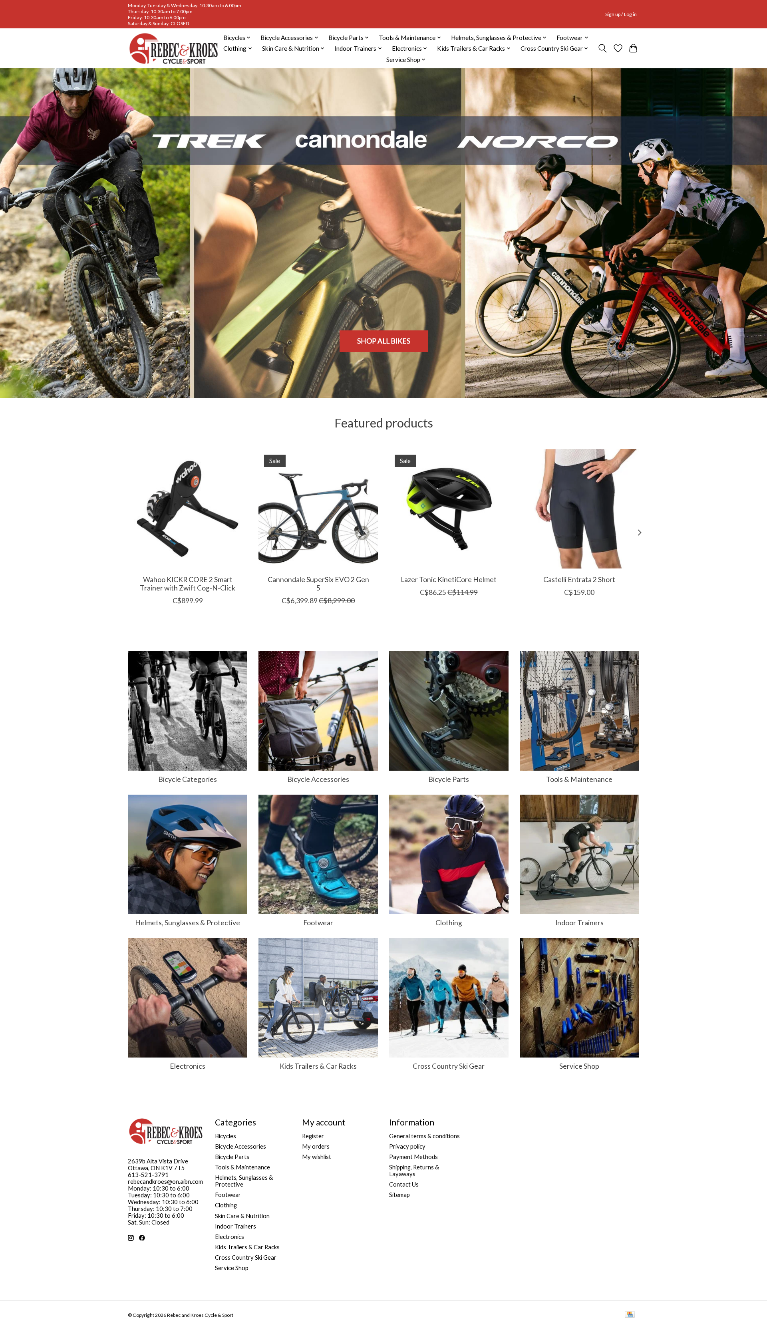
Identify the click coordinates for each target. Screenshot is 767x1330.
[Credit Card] (630, 1315)
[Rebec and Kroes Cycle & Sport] (173, 49)
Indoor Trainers (579, 922)
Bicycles (225, 1136)
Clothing (448, 922)
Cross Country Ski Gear (449, 1066)
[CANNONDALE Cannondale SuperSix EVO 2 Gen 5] (318, 509)
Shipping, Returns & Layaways (414, 1170)
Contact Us (404, 1184)
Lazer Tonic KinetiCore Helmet (449, 579)
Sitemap (399, 1194)
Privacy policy (407, 1146)
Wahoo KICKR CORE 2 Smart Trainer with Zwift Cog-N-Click (187, 583)
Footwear (318, 922)
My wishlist (316, 1156)
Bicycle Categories (187, 779)
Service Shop (579, 1066)
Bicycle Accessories (318, 779)
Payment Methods (413, 1156)
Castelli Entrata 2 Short (579, 579)
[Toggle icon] (602, 48)
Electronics (187, 1066)
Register (313, 1136)
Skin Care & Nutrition (242, 1216)
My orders (316, 1146)
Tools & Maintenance (579, 779)
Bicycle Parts (448, 779)
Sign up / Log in (621, 14)
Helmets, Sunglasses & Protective (187, 922)
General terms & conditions (424, 1136)
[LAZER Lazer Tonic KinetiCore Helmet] (449, 509)
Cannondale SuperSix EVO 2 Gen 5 (318, 583)
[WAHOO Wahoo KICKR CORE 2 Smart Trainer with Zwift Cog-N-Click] (187, 509)
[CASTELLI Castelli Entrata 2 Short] (579, 509)
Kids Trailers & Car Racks (318, 1066)
